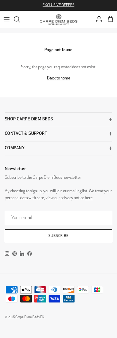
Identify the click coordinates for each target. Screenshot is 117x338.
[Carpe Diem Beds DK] (58, 19)
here (89, 198)
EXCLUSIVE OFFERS (58, 5)
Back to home (58, 78)
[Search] (19, 19)
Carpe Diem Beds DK (29, 317)
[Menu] (6, 19)
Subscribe (58, 236)
